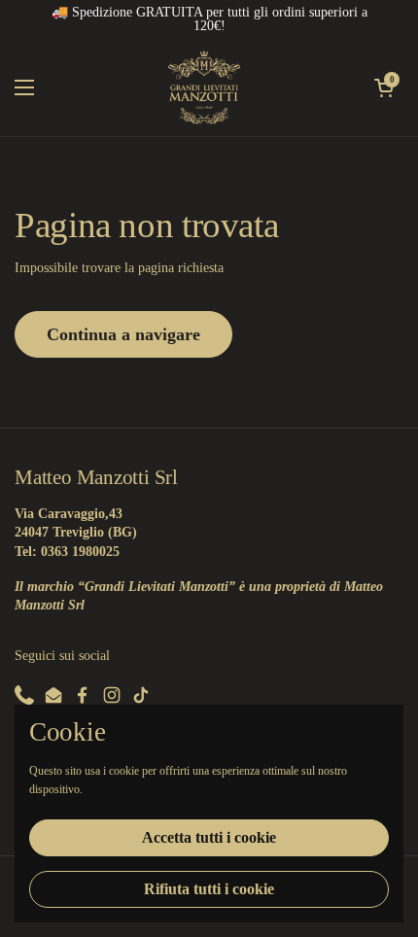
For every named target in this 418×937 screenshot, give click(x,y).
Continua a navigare (123, 334)
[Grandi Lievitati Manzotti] (204, 87)
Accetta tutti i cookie (209, 837)
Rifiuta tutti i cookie (209, 889)
